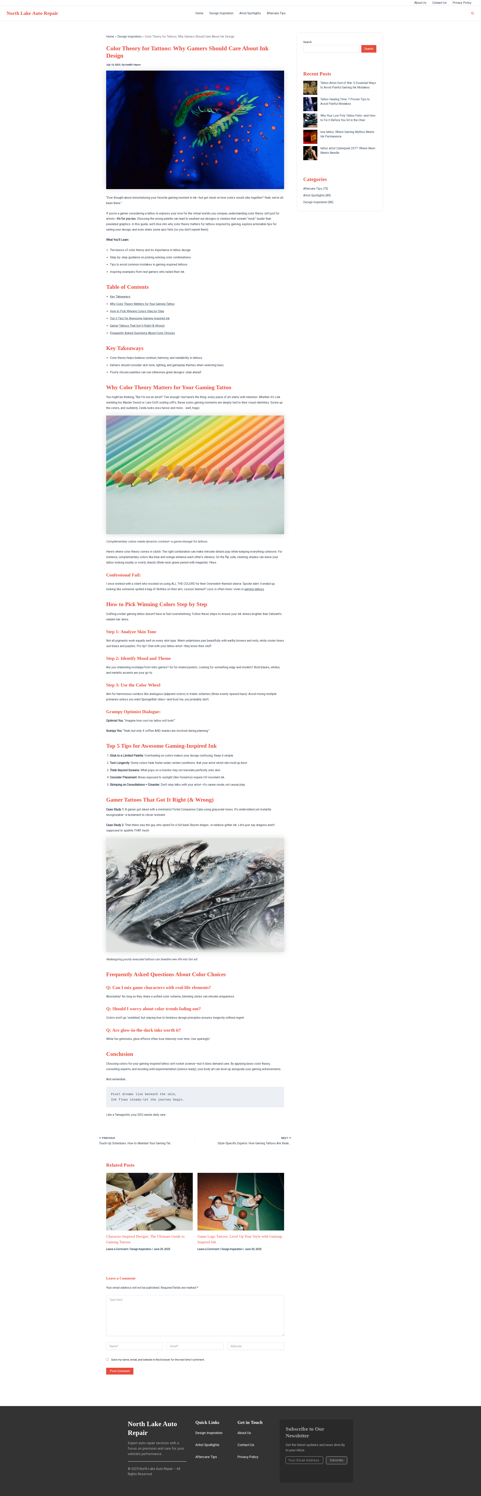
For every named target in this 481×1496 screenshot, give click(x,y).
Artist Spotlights (250, 13)
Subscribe (336, 1460)
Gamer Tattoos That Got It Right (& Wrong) (137, 325)
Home (199, 13)
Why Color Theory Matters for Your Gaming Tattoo (142, 304)
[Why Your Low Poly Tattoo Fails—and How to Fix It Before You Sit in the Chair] (310, 120)
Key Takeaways (120, 296)
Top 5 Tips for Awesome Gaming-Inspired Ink (140, 318)
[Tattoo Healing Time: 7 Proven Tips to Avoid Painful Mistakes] (310, 104)
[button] (472, 13)
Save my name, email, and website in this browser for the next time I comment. (158, 1359)
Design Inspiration (221, 13)
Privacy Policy (462, 3)
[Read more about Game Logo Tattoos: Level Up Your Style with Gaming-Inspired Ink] (240, 1201)
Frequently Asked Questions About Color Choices (142, 333)
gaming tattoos (254, 589)
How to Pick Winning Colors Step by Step (137, 311)
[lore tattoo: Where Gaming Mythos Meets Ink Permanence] (310, 137)
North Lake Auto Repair (32, 13)
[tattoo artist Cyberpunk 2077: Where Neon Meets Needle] (310, 153)
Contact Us (439, 3)
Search (307, 42)
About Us (420, 3)
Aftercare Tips (276, 13)
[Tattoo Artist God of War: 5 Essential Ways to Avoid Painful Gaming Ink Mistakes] (310, 88)
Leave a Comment (117, 1249)
